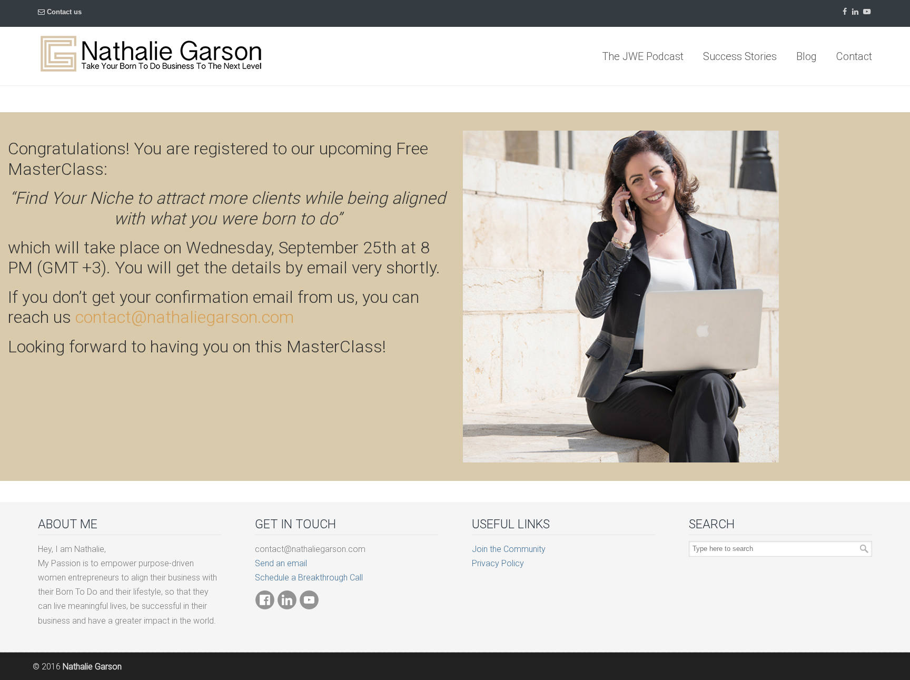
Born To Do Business (150, 53)
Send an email (281, 563)
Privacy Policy (498, 563)
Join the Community (509, 549)
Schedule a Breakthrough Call (309, 578)
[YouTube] (867, 12)
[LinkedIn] (855, 12)
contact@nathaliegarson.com (184, 317)
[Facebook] (844, 12)
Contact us (64, 12)
